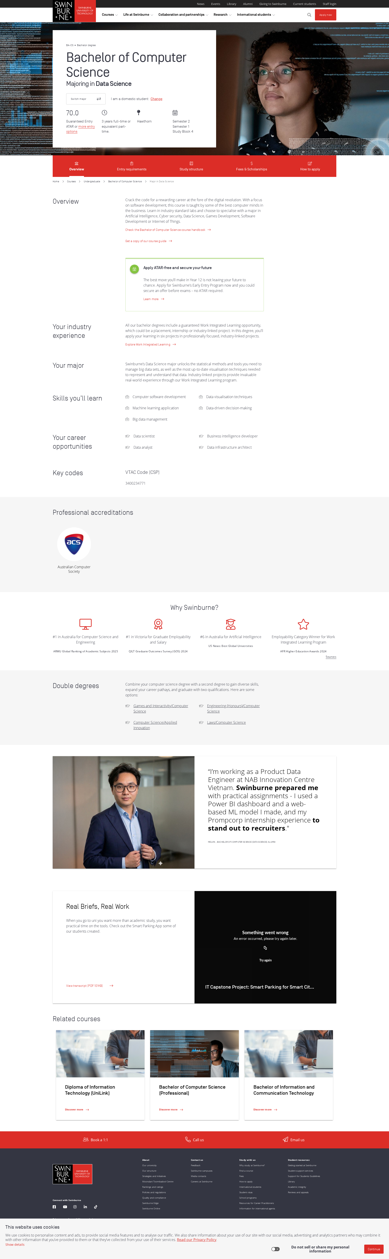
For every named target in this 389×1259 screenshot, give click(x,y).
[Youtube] (65, 1207)
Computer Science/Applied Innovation (155, 725)
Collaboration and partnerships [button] (183, 16)
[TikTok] (95, 1207)
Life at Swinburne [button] (138, 16)
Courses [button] (110, 16)
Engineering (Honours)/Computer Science (233, 708)
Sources (331, 657)
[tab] (76, 166)
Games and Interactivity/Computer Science (160, 708)
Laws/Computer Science (226, 722)
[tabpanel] (194, 654)
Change (156, 99)
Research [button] (222, 16)
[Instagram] (75, 1207)
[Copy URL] (265, 948)
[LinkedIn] (85, 1207)
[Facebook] (54, 1207)
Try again (265, 960)
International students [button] (256, 16)
